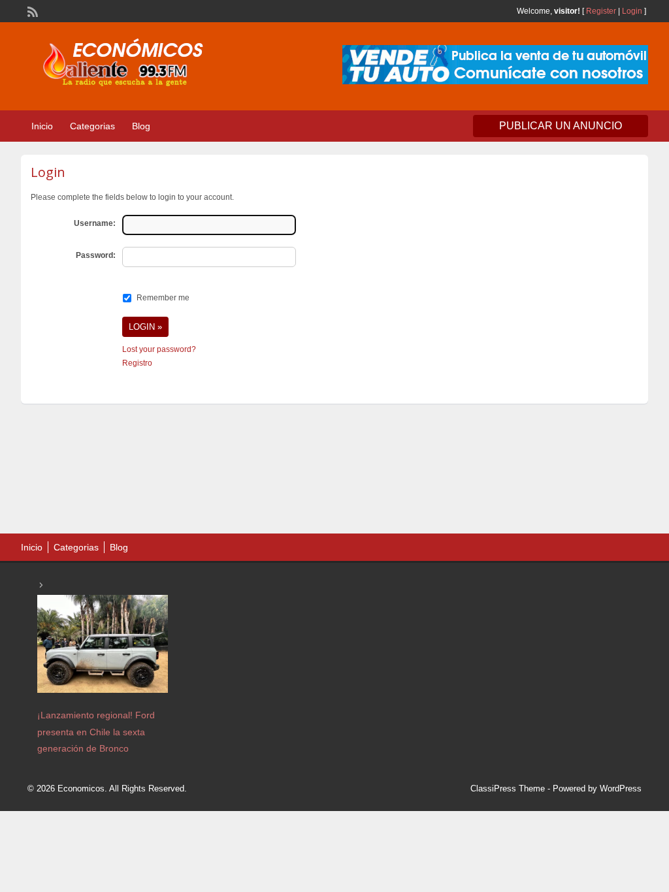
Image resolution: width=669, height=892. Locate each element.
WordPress (621, 788)
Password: (96, 255)
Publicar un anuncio (560, 125)
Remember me (163, 297)
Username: (95, 223)
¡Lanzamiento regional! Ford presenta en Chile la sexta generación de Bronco (96, 731)
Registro (137, 363)
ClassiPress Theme (507, 788)
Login (632, 11)
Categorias (92, 126)
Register (601, 11)
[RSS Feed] (31, 10)
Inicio (42, 126)
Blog (141, 126)
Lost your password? (159, 349)
